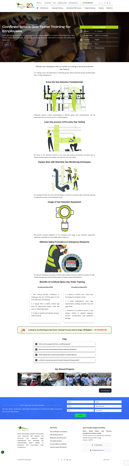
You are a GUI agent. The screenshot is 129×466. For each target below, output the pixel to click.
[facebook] (99, 3)
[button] (64, 344)
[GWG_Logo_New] (25, 3)
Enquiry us (6, 44)
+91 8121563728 (100, 330)
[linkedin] (109, 3)
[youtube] (107, 3)
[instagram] (104, 3)
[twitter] (102, 3)
